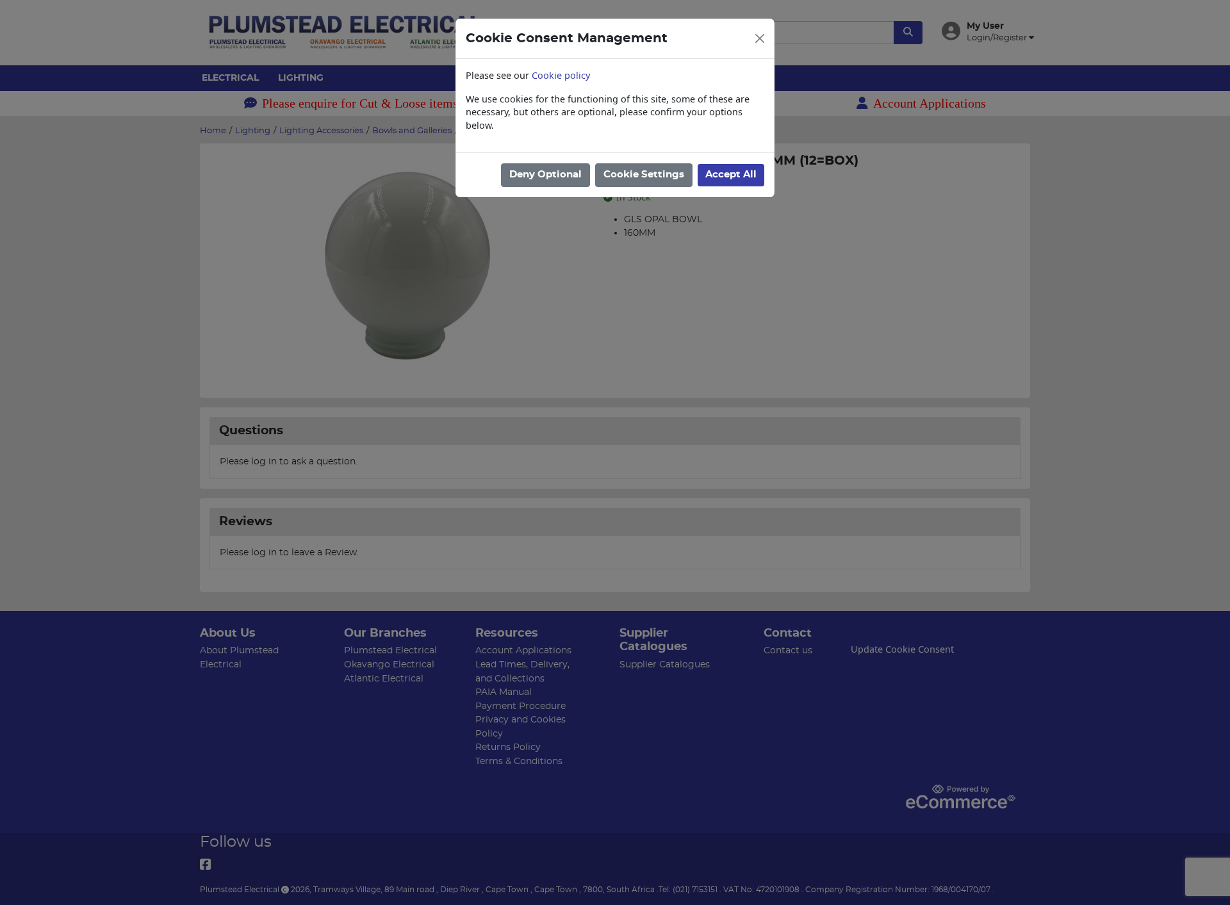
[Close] (759, 38)
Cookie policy (561, 75)
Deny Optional (545, 174)
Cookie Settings (643, 174)
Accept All (731, 174)
